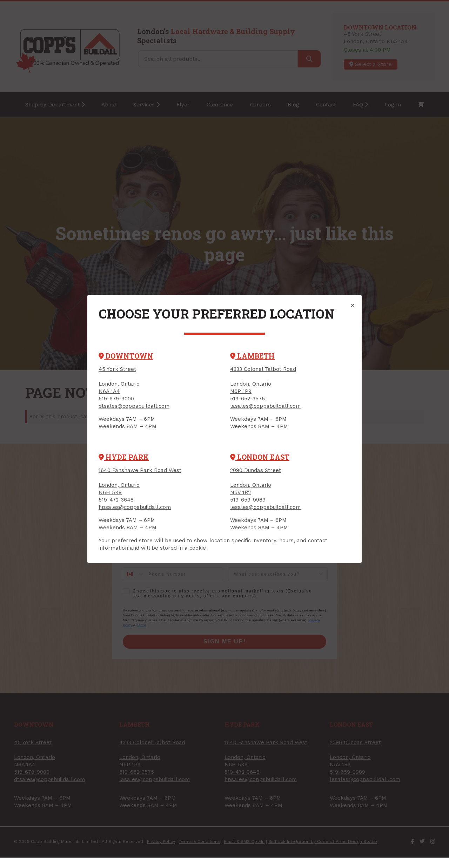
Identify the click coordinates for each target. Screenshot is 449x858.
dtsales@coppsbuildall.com (134, 406)
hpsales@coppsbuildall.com (135, 507)
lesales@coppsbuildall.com (265, 507)
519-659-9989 (248, 500)
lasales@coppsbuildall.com (265, 406)
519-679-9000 (116, 398)
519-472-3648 (116, 500)
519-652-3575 (247, 398)
